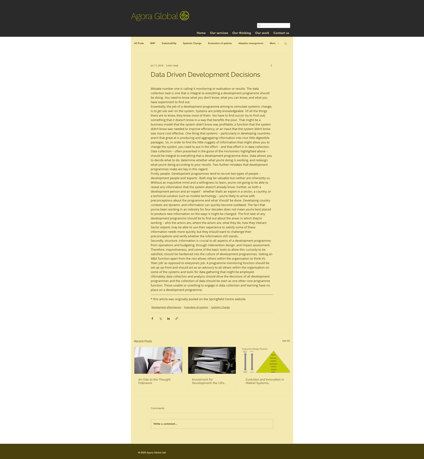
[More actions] (271, 65)
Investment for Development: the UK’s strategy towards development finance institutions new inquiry (208, 381)
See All (286, 340)
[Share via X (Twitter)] (160, 318)
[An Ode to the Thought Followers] (158, 360)
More (273, 43)
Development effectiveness (166, 307)
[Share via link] (176, 318)
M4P (152, 43)
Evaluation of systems (220, 43)
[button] (285, 43)
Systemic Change (192, 43)
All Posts (139, 43)
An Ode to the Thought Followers (154, 381)
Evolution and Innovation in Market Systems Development (265, 381)
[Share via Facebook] (152, 318)
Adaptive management (250, 43)
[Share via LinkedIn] (168, 318)
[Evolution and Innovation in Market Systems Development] (266, 360)
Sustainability (169, 43)
